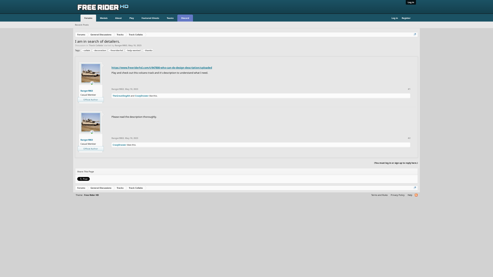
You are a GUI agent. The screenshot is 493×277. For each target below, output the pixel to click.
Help (410, 195)
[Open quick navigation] (415, 34)
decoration (100, 50)
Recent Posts (82, 24)
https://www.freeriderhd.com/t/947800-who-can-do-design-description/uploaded (162, 67)
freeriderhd (117, 50)
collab (87, 50)
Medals (103, 18)
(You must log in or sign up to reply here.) (396, 162)
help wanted (134, 50)
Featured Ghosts (150, 18)
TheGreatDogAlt (121, 95)
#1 (409, 89)
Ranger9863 (121, 45)
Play (131, 18)
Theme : (87, 195)
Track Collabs (96, 45)
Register (406, 18)
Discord (185, 18)
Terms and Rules (379, 195)
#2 (409, 138)
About (118, 18)
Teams (170, 18)
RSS (416, 195)
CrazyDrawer (142, 95)
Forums (88, 18)
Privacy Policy (398, 195)
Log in (411, 2)
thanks (148, 50)
